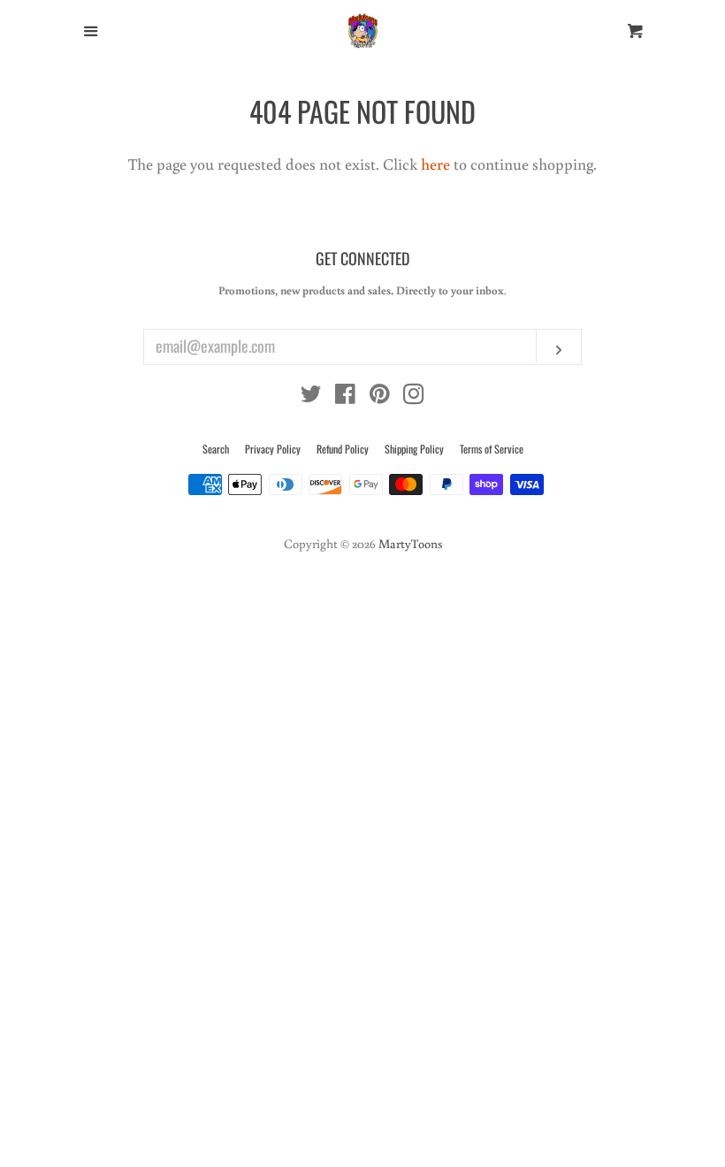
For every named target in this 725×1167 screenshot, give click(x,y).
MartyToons (410, 543)
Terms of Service (491, 448)
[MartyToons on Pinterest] (380, 396)
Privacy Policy (273, 448)
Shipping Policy (414, 448)
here (435, 163)
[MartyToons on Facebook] (345, 396)
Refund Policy (343, 448)
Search (215, 448)
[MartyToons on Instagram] (413, 396)
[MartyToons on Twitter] (311, 396)
